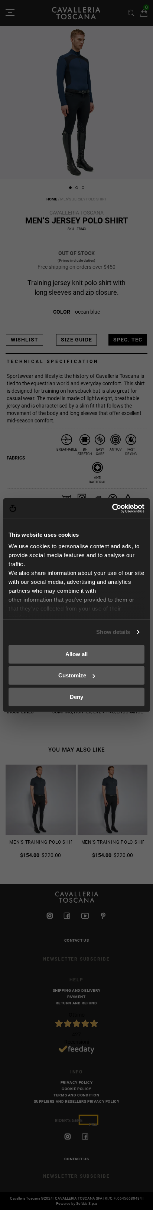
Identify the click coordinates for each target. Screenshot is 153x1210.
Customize (72, 675)
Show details (113, 632)
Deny (76, 696)
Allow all (76, 654)
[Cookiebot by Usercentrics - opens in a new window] (111, 508)
